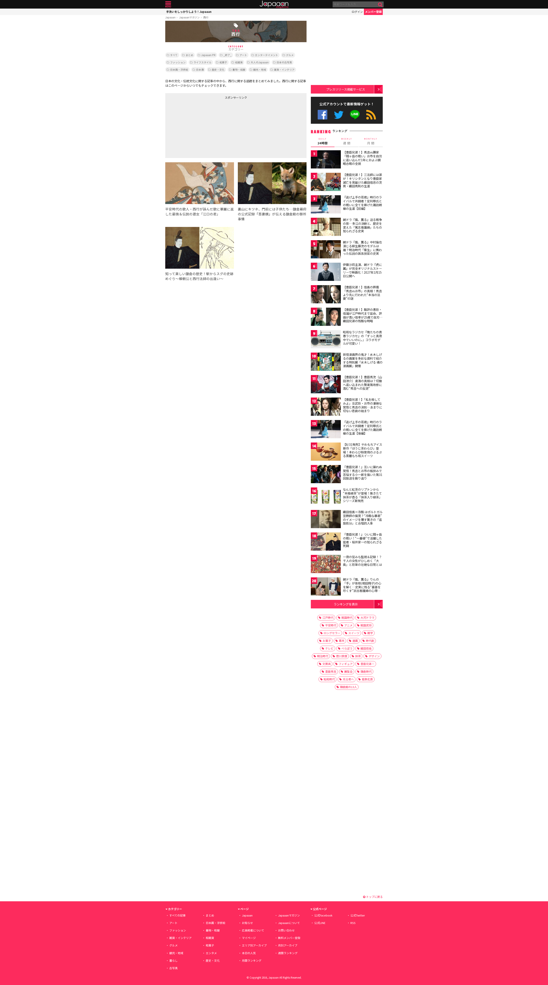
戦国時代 (347, 617)
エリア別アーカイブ (254, 945)
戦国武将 (366, 625)
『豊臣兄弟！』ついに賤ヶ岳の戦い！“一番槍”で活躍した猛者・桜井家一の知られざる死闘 (362, 540)
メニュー (168, 4)
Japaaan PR (208, 55)
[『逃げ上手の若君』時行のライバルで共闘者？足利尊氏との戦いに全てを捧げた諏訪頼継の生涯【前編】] (326, 205)
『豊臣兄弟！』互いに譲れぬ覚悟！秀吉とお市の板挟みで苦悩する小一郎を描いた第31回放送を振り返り (362, 473)
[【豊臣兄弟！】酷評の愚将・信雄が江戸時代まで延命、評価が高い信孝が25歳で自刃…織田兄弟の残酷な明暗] (326, 317)
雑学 (370, 633)
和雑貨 (239, 62)
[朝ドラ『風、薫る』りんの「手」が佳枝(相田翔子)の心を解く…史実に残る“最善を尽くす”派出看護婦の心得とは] (326, 587)
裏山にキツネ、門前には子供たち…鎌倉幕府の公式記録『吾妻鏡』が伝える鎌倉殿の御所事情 (272, 214)
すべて (174, 55)
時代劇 (370, 641)
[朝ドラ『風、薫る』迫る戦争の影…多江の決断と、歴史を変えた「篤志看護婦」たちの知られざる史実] (326, 227)
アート (243, 55)
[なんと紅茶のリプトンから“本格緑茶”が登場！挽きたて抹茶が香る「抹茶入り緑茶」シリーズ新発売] (326, 497)
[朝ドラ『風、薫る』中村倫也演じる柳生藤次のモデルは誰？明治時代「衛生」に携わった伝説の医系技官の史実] (326, 250)
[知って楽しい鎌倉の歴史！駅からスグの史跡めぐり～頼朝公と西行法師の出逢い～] (199, 248)
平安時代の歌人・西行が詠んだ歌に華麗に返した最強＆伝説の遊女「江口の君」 (199, 211)
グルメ (290, 55)
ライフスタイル (202, 62)
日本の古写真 (284, 62)
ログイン (357, 12)
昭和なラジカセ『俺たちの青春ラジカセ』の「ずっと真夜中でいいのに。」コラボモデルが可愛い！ (362, 338)
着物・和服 (238, 69)
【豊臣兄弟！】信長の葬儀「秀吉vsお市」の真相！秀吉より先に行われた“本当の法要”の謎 (362, 293)
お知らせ (247, 923)
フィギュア (346, 664)
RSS (371, 114)
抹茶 (358, 656)
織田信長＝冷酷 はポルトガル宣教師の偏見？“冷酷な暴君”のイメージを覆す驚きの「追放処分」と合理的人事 (363, 518)
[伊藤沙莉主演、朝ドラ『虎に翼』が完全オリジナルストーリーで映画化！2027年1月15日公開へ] (326, 272)
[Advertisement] (200, 128)
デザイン (374, 656)
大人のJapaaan (260, 62)
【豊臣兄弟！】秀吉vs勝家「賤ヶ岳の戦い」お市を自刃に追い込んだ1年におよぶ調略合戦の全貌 (362, 158)
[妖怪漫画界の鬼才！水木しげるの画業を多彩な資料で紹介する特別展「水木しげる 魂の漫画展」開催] (326, 362)
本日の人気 (249, 953)
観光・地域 (259, 69)
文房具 (326, 664)
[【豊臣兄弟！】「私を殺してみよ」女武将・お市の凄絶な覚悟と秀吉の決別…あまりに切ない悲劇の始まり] (326, 407)
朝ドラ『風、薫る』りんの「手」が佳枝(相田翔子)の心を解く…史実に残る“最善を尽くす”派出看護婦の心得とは (362, 587)
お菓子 (327, 641)
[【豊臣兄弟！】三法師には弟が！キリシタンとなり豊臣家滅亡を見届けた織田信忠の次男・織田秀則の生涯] (326, 182)
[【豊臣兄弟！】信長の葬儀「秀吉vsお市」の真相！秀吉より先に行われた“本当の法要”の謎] (326, 295)
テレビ (329, 648)
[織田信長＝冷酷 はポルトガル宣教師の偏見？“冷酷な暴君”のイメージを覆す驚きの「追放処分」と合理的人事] (326, 519)
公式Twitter (339, 114)
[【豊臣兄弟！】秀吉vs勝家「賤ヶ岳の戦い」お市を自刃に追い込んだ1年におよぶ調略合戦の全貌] (326, 160)
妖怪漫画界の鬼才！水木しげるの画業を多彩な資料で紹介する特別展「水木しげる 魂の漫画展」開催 (363, 360)
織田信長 (366, 648)
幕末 (341, 641)
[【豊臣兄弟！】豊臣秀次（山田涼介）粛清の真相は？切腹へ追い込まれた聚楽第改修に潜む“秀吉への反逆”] (326, 385)
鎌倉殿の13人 (348, 687)
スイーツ (353, 633)
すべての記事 (177, 915)
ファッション (178, 62)
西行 (205, 17)
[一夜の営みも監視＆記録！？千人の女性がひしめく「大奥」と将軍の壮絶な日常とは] (326, 564)
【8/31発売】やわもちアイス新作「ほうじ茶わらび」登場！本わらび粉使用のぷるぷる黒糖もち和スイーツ (362, 450)
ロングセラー (332, 633)
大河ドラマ (367, 617)
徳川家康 (341, 656)
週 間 (346, 141)
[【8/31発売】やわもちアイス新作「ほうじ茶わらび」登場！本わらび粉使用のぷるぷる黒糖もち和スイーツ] (326, 452)
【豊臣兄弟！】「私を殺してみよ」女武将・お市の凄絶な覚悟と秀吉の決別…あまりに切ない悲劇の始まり (362, 405)
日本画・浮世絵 (179, 69)
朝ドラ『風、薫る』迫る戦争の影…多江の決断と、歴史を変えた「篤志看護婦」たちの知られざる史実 (362, 225)
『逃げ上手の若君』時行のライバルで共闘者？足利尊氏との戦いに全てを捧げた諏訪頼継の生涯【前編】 (362, 203)
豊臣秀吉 (330, 671)
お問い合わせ (286, 930)
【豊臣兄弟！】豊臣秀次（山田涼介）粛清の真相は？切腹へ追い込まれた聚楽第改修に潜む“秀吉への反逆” (362, 383)
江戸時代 (328, 617)
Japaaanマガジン (189, 17)
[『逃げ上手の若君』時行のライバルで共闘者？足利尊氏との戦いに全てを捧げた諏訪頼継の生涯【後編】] (326, 430)
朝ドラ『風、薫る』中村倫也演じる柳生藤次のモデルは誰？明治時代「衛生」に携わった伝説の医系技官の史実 (362, 248)
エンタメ (211, 953)
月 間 (370, 141)
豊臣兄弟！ (367, 664)
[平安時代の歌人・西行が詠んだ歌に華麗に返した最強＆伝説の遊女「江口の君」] (199, 183)
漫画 (355, 641)
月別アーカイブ (287, 945)
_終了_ (227, 55)
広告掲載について (253, 930)
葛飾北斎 (367, 679)
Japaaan (274, 4)
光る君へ (348, 679)
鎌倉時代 (366, 671)
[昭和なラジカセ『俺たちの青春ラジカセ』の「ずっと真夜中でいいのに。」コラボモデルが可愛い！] (326, 340)
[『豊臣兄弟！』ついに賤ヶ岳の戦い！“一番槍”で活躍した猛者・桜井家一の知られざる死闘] (326, 542)
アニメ (348, 625)
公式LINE (355, 114)
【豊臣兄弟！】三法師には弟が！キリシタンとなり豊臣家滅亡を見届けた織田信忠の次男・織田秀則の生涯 (362, 180)
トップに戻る (374, 897)
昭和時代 (329, 679)
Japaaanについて (289, 923)
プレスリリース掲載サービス (345, 89)
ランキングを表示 (346, 604)
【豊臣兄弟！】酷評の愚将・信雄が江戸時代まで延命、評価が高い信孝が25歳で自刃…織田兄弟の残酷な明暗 (363, 315)
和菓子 (223, 62)
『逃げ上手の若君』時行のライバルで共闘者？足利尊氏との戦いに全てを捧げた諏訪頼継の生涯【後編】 (362, 428)
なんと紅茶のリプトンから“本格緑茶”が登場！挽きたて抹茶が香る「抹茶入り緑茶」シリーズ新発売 (362, 495)
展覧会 (348, 671)
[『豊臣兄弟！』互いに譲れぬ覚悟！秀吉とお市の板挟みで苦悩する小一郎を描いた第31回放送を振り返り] (326, 474)
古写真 (173, 968)
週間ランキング (288, 953)
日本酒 (200, 69)
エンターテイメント (266, 55)
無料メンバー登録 (289, 938)
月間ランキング (251, 960)
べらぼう (347, 648)
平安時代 (330, 625)
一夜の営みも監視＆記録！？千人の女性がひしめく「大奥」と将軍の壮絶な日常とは (362, 560)
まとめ (189, 55)
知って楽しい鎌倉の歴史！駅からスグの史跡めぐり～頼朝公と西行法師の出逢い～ (199, 276)
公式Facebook (322, 114)
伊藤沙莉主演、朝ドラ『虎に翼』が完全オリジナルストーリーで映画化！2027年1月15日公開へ (362, 270)
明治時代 (322, 656)
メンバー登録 (373, 12)
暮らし (173, 960)
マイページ (249, 938)
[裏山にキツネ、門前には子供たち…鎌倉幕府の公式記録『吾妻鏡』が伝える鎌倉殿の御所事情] (272, 183)
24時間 (322, 141)
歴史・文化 (218, 69)
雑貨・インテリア (284, 69)
